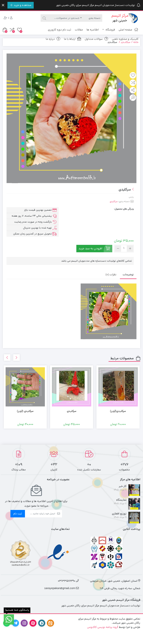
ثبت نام (17, 514)
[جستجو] (44, 18)
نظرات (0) (111, 275)
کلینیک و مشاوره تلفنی (125, 39)
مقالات (79, 30)
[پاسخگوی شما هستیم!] (9, 619)
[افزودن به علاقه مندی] (133, 75)
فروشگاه (110, 30)
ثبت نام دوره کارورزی (59, 30)
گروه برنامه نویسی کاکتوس (102, 627)
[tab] (128, 274)
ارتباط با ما (69, 39)
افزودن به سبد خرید (90, 248)
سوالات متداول (94, 39)
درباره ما (50, 39)
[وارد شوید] (11, 18)
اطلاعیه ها (93, 30)
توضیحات (128, 275)
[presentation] (16, 357)
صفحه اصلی (125, 30)
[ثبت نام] (5, 18)
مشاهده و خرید (22, 5)
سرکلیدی (114, 201)
